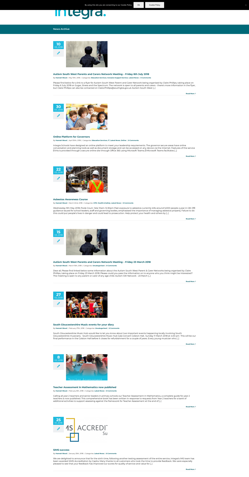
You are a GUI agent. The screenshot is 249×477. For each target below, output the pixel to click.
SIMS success (61, 449)
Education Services (98, 78)
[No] (245, 5)
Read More (190, 94)
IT (108, 140)
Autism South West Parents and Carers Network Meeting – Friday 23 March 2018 (102, 262)
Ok (138, 5)
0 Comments (145, 78)
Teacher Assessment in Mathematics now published (84, 387)
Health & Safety (104, 203)
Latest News (134, 78)
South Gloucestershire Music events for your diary (83, 324)
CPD (95, 203)
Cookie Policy (154, 5)
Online (123, 140)
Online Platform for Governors (71, 136)
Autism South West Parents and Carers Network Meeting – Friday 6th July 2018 (101, 74)
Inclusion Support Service (117, 78)
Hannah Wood (61, 78)
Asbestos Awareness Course (70, 199)
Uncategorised (98, 266)
